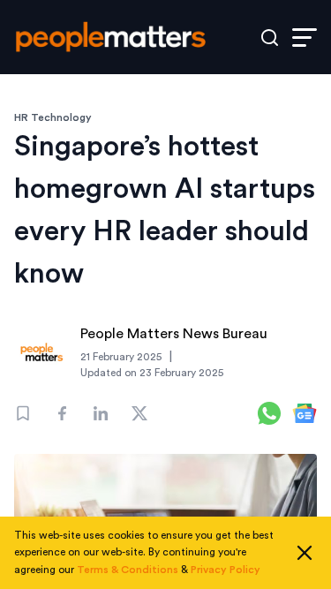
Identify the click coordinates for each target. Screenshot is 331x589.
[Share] (62, 413)
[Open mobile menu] (304, 37)
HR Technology (53, 117)
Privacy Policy (225, 569)
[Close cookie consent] (304, 552)
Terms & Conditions (127, 569)
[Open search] (269, 37)
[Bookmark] (23, 413)
